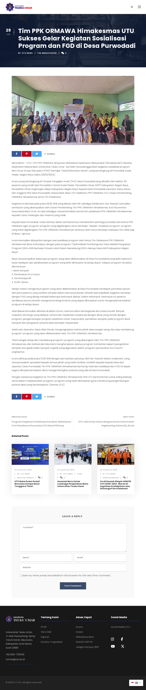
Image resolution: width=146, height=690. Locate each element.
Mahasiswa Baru (85, 637)
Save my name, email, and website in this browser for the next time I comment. (66, 575)
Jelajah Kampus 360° (87, 647)
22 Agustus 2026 (23, 470)
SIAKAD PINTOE (84, 642)
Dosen (79, 632)
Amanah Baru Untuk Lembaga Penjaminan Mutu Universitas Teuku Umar (72, 484)
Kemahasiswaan (111, 478)
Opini (79, 474)
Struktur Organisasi (51, 642)
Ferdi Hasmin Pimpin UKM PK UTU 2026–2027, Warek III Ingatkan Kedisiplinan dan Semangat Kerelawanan (115, 485)
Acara (79, 627)
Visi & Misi (46, 632)
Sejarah (45, 637)
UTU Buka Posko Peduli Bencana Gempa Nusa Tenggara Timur (27, 484)
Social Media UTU (120, 627)
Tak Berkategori (47, 53)
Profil (43, 627)
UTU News (27, 53)
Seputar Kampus (25, 478)
